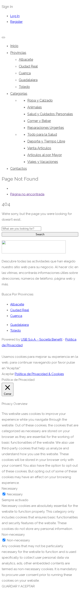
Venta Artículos (39, 148)
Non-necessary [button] (13, 534)
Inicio (14, 46)
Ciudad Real (28, 66)
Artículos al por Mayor (44, 155)
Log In (15, 16)
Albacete (26, 60)
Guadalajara (28, 80)
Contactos (18, 169)
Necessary (15, 494)
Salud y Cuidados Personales (50, 114)
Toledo (24, 87)
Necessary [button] (9, 488)
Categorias (18, 94)
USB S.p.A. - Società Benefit (41, 339)
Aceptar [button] (8, 374)
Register (16, 22)
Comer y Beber (39, 121)
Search (40, 234)
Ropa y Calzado (40, 100)
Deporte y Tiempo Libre (46, 141)
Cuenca (25, 73)
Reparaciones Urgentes (45, 128)
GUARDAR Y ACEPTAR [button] (18, 586)
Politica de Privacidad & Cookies (39, 374)
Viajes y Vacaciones (42, 162)
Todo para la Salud (42, 134)
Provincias (18, 53)
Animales (34, 107)
